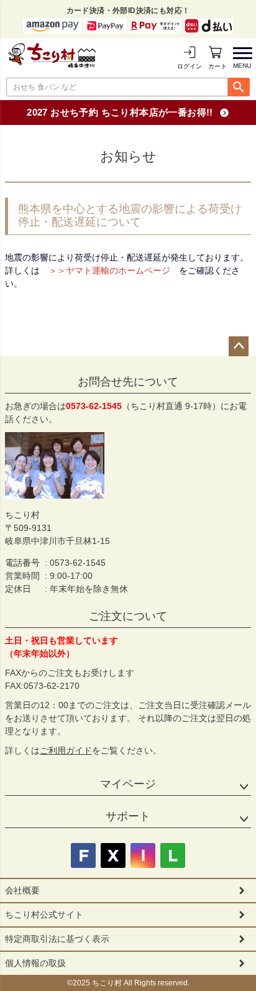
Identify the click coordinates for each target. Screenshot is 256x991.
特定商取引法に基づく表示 (57, 939)
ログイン (189, 66)
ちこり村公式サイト (44, 915)
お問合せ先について (128, 382)
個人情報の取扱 (35, 963)
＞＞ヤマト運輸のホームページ (109, 270)
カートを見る (217, 66)
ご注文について (128, 616)
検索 (239, 87)
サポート (128, 816)
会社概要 (22, 890)
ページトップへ (239, 346)
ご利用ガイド (66, 750)
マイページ (128, 784)
